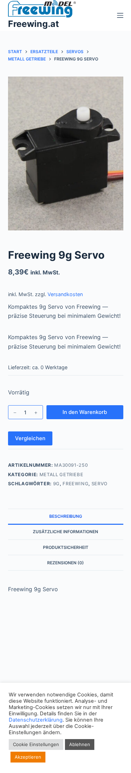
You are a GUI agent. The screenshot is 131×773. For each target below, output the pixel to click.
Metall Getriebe (61, 474)
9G (56, 483)
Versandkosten (65, 294)
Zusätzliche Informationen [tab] (65, 531)
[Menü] (120, 15)
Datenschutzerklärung (36, 720)
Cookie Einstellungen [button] (36, 744)
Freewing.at (33, 24)
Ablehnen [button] (79, 744)
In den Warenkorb (85, 412)
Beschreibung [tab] (65, 516)
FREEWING (75, 483)
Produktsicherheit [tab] (65, 547)
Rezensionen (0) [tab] (65, 562)
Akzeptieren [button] (28, 757)
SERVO (100, 483)
